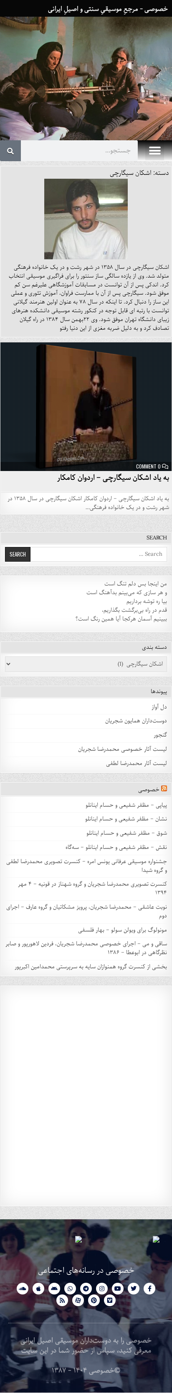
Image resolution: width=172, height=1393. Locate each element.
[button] (154, 151)
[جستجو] (10, 150)
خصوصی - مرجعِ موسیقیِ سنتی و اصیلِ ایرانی (108, 9)
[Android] (54, 1288)
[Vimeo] (110, 1300)
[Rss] (62, 1300)
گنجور (160, 735)
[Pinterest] (94, 1300)
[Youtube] (118, 1288)
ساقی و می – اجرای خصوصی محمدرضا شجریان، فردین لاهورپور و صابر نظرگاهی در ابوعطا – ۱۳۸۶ (86, 948)
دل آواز (159, 707)
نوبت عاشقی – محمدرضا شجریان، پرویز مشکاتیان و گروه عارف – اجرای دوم (86, 911)
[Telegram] (86, 1288)
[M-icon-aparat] (78, 1300)
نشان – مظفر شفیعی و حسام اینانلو (126, 819)
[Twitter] (133, 1288)
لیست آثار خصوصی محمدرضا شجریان (122, 749)
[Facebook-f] (149, 1288)
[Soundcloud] (22, 1288)
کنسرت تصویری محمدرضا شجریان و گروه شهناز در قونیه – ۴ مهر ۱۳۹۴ (92, 888)
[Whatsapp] (70, 1288)
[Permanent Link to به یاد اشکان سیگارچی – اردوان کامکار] (86, 406)
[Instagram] (102, 1288)
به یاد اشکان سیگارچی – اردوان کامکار (113, 477)
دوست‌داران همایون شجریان (136, 721)
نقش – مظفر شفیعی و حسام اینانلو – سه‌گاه (116, 847)
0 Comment (148, 466)
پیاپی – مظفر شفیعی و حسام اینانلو (126, 805)
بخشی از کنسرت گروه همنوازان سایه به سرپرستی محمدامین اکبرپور (91, 967)
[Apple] (38, 1288)
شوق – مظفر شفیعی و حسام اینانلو (126, 833)
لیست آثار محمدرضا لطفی (136, 763)
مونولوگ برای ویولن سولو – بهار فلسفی (122, 930)
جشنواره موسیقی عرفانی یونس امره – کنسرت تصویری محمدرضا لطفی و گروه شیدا (86, 866)
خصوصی (148, 790)
